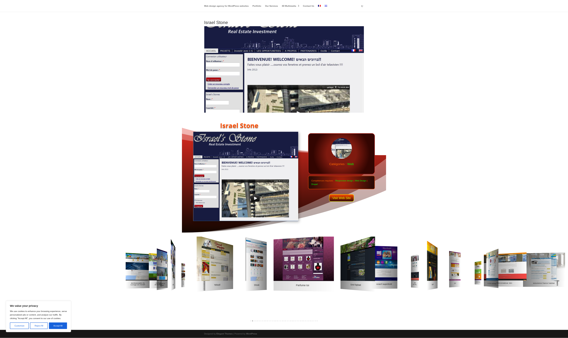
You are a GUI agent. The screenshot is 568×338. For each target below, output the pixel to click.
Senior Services (478, 282)
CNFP (455, 283)
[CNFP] (455, 266)
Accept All (57, 326)
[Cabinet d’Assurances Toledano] (492, 265)
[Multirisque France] (384, 263)
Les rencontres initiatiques (162, 284)
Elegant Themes (224, 334)
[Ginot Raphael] (358, 258)
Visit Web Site (341, 198)
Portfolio (256, 6)
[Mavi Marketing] (415, 267)
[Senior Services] (478, 270)
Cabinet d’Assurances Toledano (492, 283)
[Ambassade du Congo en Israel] (138, 266)
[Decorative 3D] (505, 266)
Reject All (39, 326)
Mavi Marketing (415, 283)
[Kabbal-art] (432, 261)
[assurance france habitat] (544, 267)
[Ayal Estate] (173, 260)
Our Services (271, 6)
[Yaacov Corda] (183, 271)
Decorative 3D (504, 283)
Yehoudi (217, 284)
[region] (38, 316)
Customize (19, 326)
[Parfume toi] (303, 258)
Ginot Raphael (356, 284)
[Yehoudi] (215, 258)
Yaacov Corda (183, 283)
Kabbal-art (433, 284)
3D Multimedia (289, 6)
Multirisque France (384, 284)
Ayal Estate (173, 284)
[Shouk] (256, 259)
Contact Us (308, 6)
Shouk (256, 285)
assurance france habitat (544, 283)
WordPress (251, 334)
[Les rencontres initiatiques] (162, 264)
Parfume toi (302, 285)
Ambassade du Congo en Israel (138, 284)
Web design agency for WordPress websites (226, 6)
